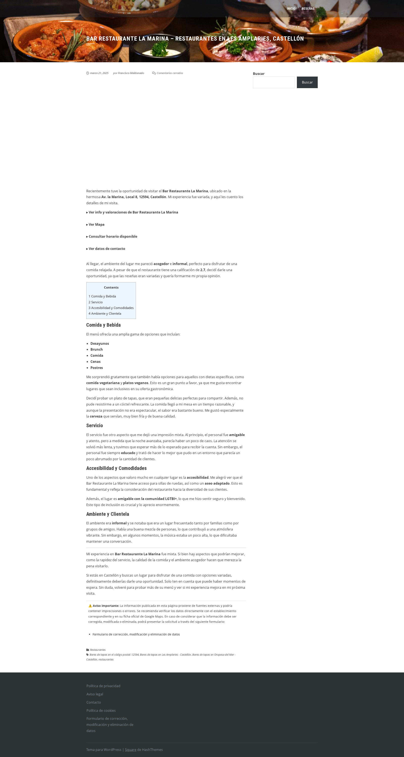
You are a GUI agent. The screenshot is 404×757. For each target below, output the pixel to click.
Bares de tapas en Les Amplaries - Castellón (165, 654)
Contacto (93, 702)
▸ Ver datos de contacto (105, 248)
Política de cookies (101, 710)
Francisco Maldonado (131, 73)
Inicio (291, 9)
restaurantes (106, 659)
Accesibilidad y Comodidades (111, 308)
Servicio (96, 302)
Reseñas (308, 9)
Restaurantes (98, 650)
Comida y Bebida (102, 296)
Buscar (258, 73)
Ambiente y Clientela (105, 313)
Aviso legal (94, 694)
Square (130, 749)
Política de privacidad (103, 686)
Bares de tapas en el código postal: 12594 (114, 654)
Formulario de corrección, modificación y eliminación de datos (136, 634)
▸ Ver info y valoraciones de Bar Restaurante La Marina (132, 212)
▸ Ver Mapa (95, 224)
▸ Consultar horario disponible (111, 236)
